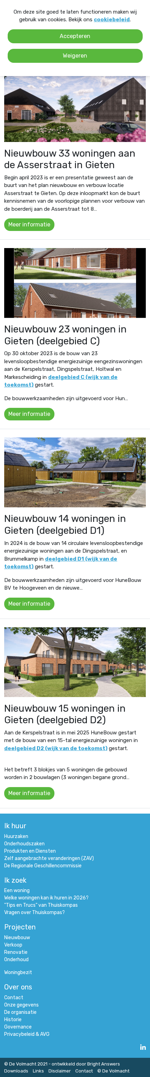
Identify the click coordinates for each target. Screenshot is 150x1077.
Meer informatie (29, 224)
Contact (13, 998)
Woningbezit (18, 972)
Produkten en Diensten (30, 851)
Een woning (17, 890)
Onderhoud (16, 960)
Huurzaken (16, 836)
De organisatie (20, 1012)
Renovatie (16, 952)
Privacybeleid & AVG (27, 1034)
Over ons (18, 987)
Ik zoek (15, 880)
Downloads (16, 1071)
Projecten (20, 927)
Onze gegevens (21, 1005)
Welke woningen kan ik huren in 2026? (46, 898)
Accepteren (75, 36)
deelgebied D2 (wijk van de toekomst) (55, 748)
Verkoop (13, 945)
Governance (18, 1027)
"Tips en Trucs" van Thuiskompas (41, 905)
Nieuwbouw (17, 938)
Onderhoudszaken (24, 844)
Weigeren (75, 55)
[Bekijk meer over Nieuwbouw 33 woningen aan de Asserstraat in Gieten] (75, 107)
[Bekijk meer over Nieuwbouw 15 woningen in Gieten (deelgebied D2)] (75, 662)
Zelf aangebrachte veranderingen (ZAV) (49, 858)
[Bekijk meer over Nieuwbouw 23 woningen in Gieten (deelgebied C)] (75, 283)
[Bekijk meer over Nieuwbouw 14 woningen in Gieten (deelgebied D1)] (75, 472)
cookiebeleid (112, 19)
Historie (13, 1020)
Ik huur (15, 826)
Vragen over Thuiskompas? (34, 912)
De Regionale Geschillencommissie (43, 866)
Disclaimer (59, 1071)
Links (38, 1071)
